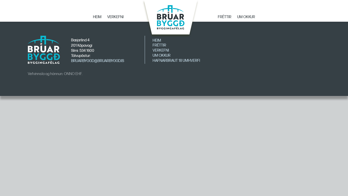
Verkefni (115, 17)
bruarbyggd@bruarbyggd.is (97, 61)
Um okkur (246, 17)
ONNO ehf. (73, 74)
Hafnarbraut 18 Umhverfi (176, 60)
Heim (97, 17)
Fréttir (224, 17)
